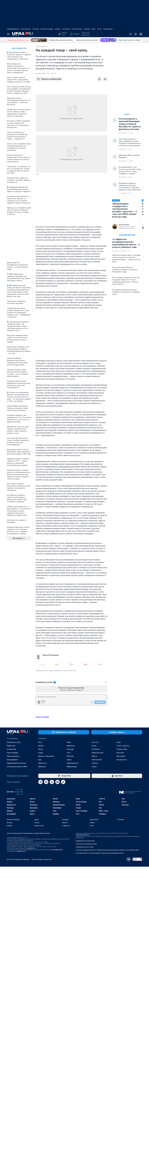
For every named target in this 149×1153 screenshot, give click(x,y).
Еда (39, 760)
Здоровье (42, 767)
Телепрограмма (46, 29)
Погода (36, 29)
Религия (95, 763)
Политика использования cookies (86, 844)
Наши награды (12, 753)
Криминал (71, 746)
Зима (69, 742)
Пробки (87, 29)
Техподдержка (12, 760)
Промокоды (108, 29)
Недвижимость (13, 29)
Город (40, 753)
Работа (94, 756)
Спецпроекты (121, 760)
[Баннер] (39, 40)
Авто (40, 742)
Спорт (118, 742)
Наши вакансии (13, 756)
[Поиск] (130, 34)
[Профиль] (140, 34)
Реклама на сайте (14, 742)
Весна (40, 749)
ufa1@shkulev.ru (31, 848)
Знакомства (26, 29)
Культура (70, 749)
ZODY (94, 29)
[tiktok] (63, 782)
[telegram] (40, 782)
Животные (42, 763)
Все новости (19, 48)
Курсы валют (77, 29)
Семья (94, 767)
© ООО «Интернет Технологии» (42, 859)
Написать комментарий (51, 79)
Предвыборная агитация (16, 763)
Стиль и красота (122, 746)
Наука (69, 760)
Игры (99, 29)
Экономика (120, 756)
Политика (95, 749)
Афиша (57, 29)
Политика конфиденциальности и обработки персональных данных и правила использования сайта (107, 850)
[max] (57, 782)
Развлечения (97, 760)
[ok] (52, 782)
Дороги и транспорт (46, 756)
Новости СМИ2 (42, 717)
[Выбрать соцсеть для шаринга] (105, 79)
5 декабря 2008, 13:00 (42, 73)
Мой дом (70, 756)
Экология (120, 753)
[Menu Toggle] (8, 34)
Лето (69, 753)
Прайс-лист (11, 746)
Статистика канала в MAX (17, 767)
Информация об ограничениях (85, 841)
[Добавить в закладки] (99, 79)
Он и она (95, 742)
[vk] (46, 782)
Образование (72, 767)
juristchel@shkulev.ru (57, 849)
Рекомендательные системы (85, 847)
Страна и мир (121, 749)
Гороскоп (66, 29)
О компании (11, 749)
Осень (94, 746)
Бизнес (41, 746)
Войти (43, 703)
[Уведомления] (135, 34)
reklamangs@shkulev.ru (83, 835)
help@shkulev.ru (21, 851)
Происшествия (97, 753)
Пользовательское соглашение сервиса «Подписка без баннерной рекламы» (100, 853)
